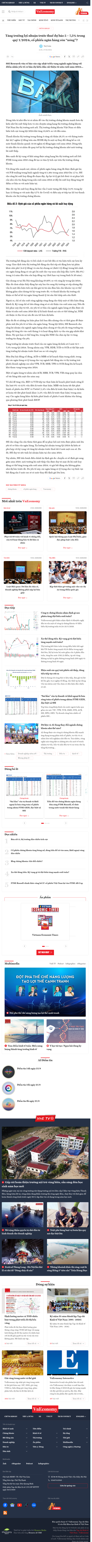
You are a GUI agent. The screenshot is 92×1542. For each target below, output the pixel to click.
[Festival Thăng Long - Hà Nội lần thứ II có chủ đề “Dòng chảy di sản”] (22, 1251)
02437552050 (56, 1480)
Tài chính (31, 20)
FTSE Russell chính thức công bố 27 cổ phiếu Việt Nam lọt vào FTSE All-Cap (47, 883)
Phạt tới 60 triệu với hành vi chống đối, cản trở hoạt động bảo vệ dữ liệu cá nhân (22, 540)
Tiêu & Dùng (24, 3)
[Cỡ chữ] (12, 56)
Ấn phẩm (45, 897)
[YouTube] (19, 1504)
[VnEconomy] (45, 201)
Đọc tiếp (10, 608)
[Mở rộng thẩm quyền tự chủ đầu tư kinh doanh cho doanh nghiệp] (22, 1214)
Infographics (70, 963)
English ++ (72, 3)
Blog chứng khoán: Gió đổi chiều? (27, 861)
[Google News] (55, 56)
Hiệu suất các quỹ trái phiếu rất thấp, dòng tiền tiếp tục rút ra (62, 672)
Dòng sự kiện (45, 1284)
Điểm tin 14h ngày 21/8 (29, 1068)
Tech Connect (56, 3)
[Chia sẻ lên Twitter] (69, 56)
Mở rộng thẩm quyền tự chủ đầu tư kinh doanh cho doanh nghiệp (21, 1231)
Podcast (61, 963)
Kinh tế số (43, 20)
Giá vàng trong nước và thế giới (20, 1378)
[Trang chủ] (3, 20)
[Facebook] (5, 1504)
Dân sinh (52, 508)
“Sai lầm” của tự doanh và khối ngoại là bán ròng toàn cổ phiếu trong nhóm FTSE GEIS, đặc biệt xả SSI (63, 699)
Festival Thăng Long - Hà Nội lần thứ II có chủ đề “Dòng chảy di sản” (22, 1268)
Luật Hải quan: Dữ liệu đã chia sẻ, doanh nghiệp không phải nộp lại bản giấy (22, 590)
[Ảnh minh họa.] (45, 72)
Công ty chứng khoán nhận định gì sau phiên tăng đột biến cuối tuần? (60, 615)
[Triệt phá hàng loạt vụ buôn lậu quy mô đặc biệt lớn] (68, 1214)
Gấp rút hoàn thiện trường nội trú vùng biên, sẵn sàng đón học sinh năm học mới (42, 1184)
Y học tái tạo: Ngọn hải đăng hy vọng (64, 1047)
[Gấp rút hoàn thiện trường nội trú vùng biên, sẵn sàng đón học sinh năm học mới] (45, 1152)
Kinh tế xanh (57, 20)
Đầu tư (22, 20)
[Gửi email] (74, 56)
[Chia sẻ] (82, 56)
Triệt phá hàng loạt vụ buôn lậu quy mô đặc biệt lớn (66, 1231)
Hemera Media (40, 1530)
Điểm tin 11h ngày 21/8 (29, 1084)
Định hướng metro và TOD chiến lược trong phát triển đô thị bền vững (21, 1319)
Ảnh (4, 1463)
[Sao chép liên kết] (78, 56)
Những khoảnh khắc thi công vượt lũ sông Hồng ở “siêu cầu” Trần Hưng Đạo (67, 1268)
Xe (34, 3)
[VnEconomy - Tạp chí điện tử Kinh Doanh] (45, 1408)
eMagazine (81, 963)
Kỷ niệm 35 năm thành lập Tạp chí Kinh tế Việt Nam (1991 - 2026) (67, 1318)
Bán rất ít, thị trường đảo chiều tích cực (29, 839)
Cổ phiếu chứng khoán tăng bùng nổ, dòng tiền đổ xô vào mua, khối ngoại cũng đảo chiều (47, 851)
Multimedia (12, 963)
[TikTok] (26, 1504)
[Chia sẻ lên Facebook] (65, 56)
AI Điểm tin (45, 1060)
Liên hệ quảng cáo (67, 1485)
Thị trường (71, 20)
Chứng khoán (8, 3)
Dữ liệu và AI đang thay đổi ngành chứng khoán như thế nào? (61, 727)
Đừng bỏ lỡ (11, 769)
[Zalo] (33, 1504)
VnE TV (43, 3)
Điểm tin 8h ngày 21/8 (28, 1101)
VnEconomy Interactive (62, 1378)
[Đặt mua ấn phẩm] (82, 11)
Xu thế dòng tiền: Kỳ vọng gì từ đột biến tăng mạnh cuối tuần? (61, 640)
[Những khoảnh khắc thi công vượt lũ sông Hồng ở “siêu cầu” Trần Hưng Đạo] (68, 1251)
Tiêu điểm (11, 20)
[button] (42, 822)
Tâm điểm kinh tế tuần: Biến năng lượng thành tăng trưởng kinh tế (23, 1047)
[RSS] (5, 1512)
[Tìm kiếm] (9, 11)
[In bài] (8, 56)
